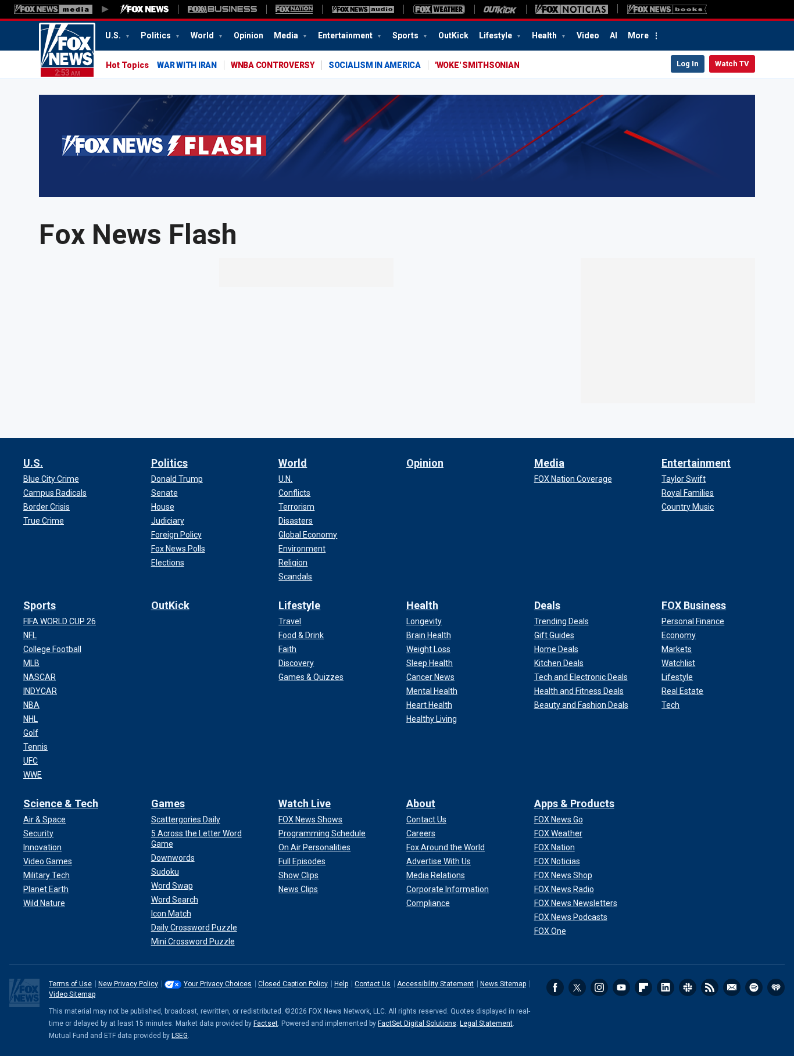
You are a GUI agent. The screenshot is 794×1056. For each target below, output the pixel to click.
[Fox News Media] (144, 9)
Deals (547, 605)
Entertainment (346, 35)
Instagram (599, 987)
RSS (709, 987)
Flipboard (643, 987)
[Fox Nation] (294, 9)
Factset (265, 1023)
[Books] (667, 9)
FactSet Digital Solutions (417, 1023)
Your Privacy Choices (218, 984)
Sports (406, 35)
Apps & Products (574, 803)
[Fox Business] (222, 9)
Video (588, 35)
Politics (157, 35)
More (638, 35)
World (203, 35)
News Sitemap (503, 984)
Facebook (555, 987)
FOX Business (693, 605)
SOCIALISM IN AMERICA (374, 65)
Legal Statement (486, 1023)
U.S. (114, 35)
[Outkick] (500, 9)
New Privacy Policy (128, 984)
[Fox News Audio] (362, 9)
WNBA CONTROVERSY (272, 65)
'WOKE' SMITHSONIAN (477, 65)
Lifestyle (496, 35)
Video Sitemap (72, 994)
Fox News (67, 50)
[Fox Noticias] (571, 9)
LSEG (179, 1036)
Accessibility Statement (435, 984)
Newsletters (732, 987)
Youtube (621, 987)
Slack (687, 987)
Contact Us (373, 984)
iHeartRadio (776, 987)
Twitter (577, 987)
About (420, 803)
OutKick (453, 35)
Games (168, 803)
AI (613, 35)
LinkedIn (665, 987)
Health (545, 35)
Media (287, 35)
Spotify (754, 987)
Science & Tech (60, 803)
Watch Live (304, 803)
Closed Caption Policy (293, 984)
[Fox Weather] (439, 9)
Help (341, 984)
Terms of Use (70, 984)
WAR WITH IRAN (187, 65)
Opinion (248, 35)
